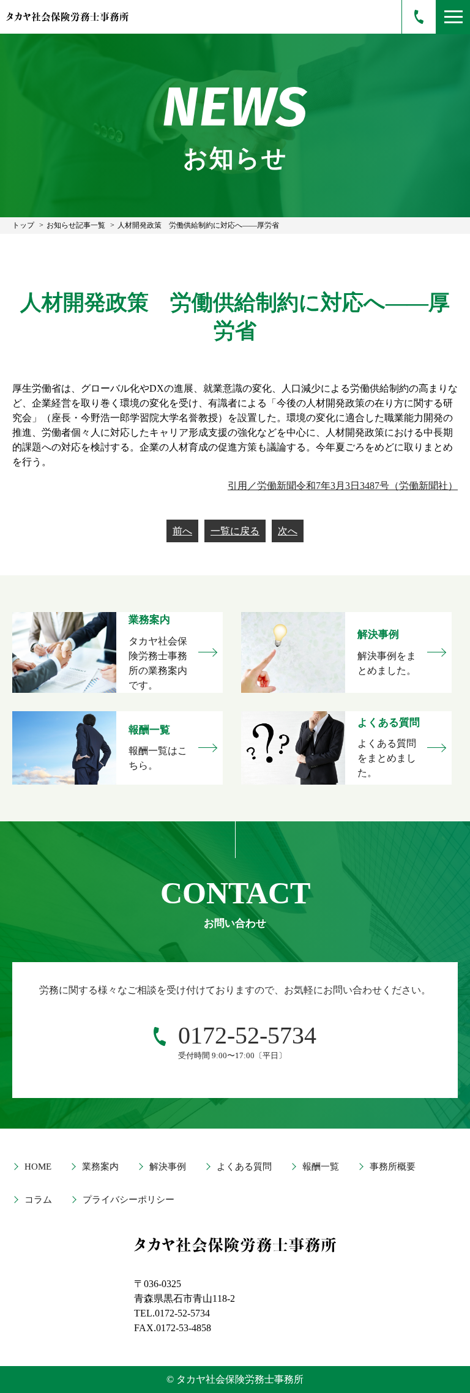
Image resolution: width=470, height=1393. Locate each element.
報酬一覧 (320, 1166)
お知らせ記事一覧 (76, 225)
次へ (287, 531)
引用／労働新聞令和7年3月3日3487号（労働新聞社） (343, 485)
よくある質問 (244, 1166)
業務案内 (100, 1166)
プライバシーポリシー (128, 1199)
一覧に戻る (235, 531)
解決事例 (167, 1166)
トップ (23, 225)
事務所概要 (393, 1166)
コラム (38, 1199)
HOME (37, 1166)
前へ (182, 531)
